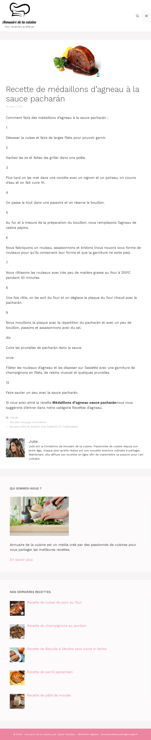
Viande (14, 417)
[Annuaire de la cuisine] (19, 15)
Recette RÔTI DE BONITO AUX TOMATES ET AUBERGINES (44, 426)
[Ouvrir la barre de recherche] (137, 16)
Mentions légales (88, 734)
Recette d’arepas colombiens (28, 422)
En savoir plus (21, 560)
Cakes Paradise (66, 734)
